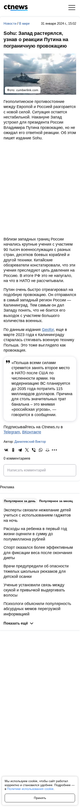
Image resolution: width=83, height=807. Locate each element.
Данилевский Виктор (30, 441)
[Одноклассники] (13, 450)
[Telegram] (20, 450)
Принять (40, 798)
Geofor (48, 329)
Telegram (12, 432)
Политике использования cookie (30, 789)
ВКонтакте (31, 432)
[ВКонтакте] (6, 450)
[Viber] (34, 450)
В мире (24, 23)
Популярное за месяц (56, 501)
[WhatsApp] (40, 450)
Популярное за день (20, 501)
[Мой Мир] (47, 450)
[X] (27, 450)
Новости (10, 23)
